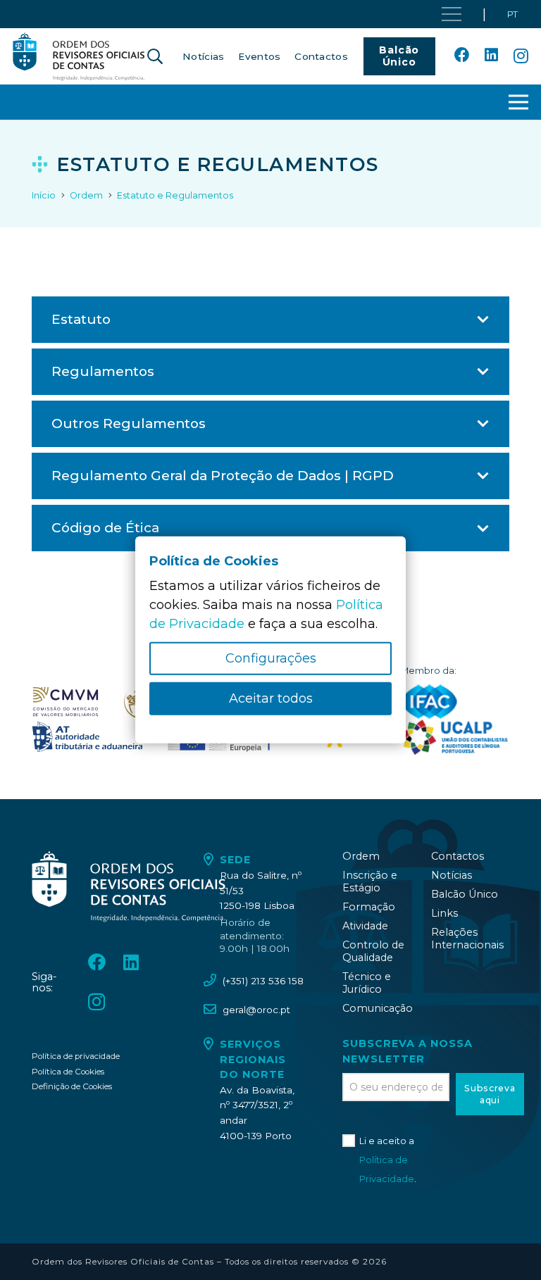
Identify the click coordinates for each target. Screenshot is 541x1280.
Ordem (361, 856)
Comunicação (377, 1008)
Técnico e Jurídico (366, 983)
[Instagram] (521, 56)
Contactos (457, 856)
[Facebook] (462, 55)
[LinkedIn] (491, 55)
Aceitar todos (271, 698)
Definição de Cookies (72, 1086)
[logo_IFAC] (429, 702)
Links (444, 913)
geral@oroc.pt (256, 1009)
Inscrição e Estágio (369, 881)
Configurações (270, 658)
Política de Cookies (68, 1072)
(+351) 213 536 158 (263, 980)
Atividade (365, 926)
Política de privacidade (76, 1056)
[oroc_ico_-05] (79, 56)
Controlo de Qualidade (373, 951)
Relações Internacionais (467, 938)
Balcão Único (464, 894)
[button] (155, 56)
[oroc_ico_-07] (65, 702)
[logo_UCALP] (455, 737)
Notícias (451, 875)
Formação (368, 907)
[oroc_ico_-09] (87, 737)
